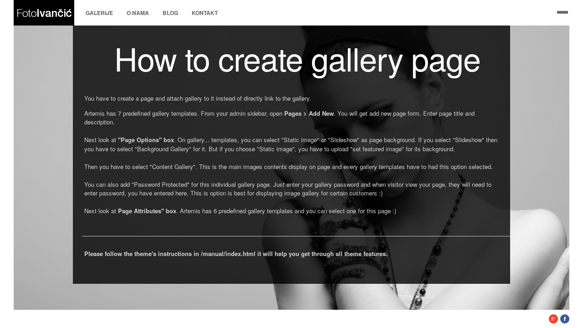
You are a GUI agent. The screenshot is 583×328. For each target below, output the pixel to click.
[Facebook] (564, 321)
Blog (170, 13)
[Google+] (553, 321)
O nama (138, 13)
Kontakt (205, 13)
